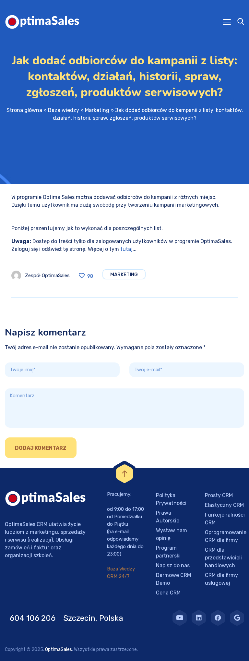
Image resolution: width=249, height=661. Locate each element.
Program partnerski (168, 552)
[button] (13, 648)
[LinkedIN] (199, 618)
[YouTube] (179, 618)
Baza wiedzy (63, 110)
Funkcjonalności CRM (225, 519)
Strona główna (24, 110)
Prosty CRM (219, 495)
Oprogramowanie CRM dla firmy (225, 536)
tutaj (126, 249)
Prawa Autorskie (167, 517)
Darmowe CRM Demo (173, 579)
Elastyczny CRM (224, 505)
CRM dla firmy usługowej (221, 579)
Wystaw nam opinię (171, 534)
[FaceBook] (218, 618)
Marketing (97, 110)
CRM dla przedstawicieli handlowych (223, 558)
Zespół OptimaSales (47, 275)
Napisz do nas (173, 565)
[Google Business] (237, 618)
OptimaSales (58, 649)
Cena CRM (168, 593)
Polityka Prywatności (171, 499)
